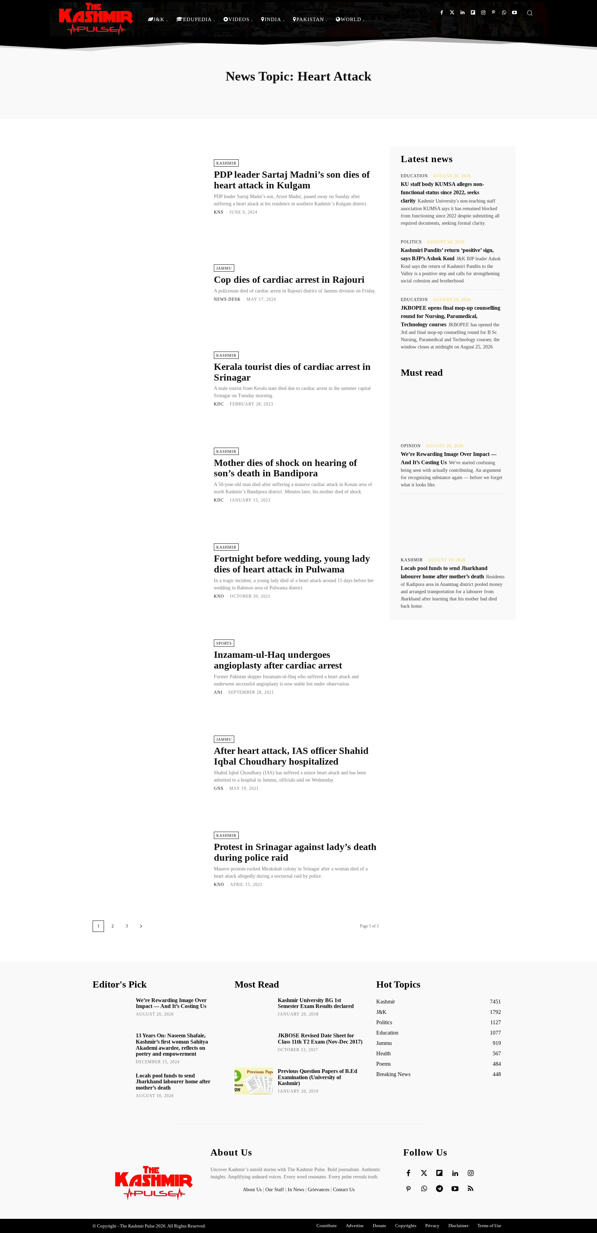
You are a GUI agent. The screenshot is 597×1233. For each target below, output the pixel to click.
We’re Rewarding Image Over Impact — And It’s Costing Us (171, 1003)
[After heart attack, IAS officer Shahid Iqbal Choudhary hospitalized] (150, 763)
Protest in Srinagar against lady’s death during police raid (295, 852)
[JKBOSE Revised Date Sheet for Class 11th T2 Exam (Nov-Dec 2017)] (254, 1045)
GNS (219, 788)
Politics (411, 242)
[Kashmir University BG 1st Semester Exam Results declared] (254, 1010)
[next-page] (141, 926)
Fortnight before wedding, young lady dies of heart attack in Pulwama (292, 564)
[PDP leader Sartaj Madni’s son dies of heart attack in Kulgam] (150, 187)
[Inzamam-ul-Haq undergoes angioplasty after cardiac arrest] (150, 667)
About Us (253, 1189)
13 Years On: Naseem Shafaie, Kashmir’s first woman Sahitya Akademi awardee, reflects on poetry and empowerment (172, 1045)
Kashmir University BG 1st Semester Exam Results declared (316, 1003)
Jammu (224, 268)
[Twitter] (452, 13)
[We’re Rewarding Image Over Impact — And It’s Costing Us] (452, 411)
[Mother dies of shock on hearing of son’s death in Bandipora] (150, 475)
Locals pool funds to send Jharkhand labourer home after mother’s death (173, 1082)
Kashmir (226, 163)
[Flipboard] (473, 13)
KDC (219, 404)
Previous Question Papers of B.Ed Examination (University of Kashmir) (317, 1077)
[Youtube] (514, 13)
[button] (529, 12)
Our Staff (274, 1189)
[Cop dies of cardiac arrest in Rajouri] (150, 283)
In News (296, 1189)
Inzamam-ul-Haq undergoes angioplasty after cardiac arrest (278, 660)
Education (414, 176)
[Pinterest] (493, 13)
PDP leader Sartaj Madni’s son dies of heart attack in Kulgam (292, 179)
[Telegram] (439, 1189)
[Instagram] (483, 13)
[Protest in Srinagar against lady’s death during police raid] (150, 859)
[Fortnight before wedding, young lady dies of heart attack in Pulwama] (150, 571)
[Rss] (470, 1189)
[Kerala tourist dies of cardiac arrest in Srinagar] (150, 379)
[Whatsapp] (504, 13)
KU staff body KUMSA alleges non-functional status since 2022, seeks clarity (442, 192)
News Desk (227, 299)
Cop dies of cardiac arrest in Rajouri (289, 279)
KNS (219, 212)
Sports (224, 643)
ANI (218, 692)
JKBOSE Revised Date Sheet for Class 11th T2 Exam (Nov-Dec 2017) (320, 1039)
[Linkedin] (462, 13)
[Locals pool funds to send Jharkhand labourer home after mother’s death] (452, 525)
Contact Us (343, 1189)
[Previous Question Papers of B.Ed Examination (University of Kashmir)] (254, 1080)
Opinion (411, 446)
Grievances (318, 1189)
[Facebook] (442, 13)
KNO (219, 596)
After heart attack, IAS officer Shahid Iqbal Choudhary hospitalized (291, 756)
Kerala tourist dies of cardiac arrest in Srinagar (292, 372)
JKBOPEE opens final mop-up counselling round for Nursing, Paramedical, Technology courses (450, 316)
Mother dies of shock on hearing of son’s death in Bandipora (285, 468)
